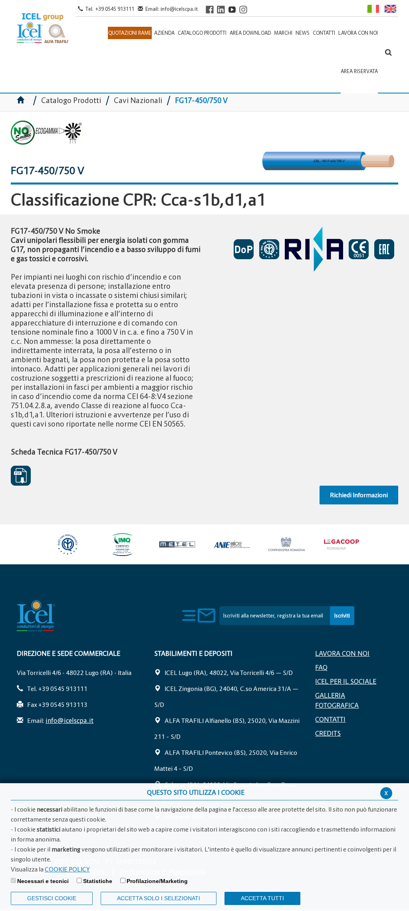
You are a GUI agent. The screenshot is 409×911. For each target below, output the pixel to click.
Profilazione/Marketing (157, 881)
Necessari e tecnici (43, 881)
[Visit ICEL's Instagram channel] (243, 9)
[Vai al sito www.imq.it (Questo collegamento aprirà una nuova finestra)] (122, 544)
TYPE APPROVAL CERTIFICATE (316, 249)
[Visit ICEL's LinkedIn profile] (221, 9)
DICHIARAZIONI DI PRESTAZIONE (246, 249)
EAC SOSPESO (386, 249)
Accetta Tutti (262, 898)
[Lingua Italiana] (372, 8)
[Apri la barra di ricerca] (388, 52)
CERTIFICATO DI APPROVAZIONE (271, 249)
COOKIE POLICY (67, 869)
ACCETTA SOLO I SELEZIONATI (158, 898)
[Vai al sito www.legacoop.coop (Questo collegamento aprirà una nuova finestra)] (341, 544)
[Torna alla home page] (43, 28)
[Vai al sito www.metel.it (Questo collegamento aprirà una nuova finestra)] (177, 544)
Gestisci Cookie (51, 898)
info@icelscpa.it (179, 9)
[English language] (389, 8)
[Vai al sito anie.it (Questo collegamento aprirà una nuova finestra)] (231, 544)
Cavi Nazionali (138, 100)
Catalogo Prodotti (72, 100)
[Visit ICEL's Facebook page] (209, 9)
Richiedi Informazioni (359, 494)
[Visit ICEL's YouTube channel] (232, 9)
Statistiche (97, 881)
